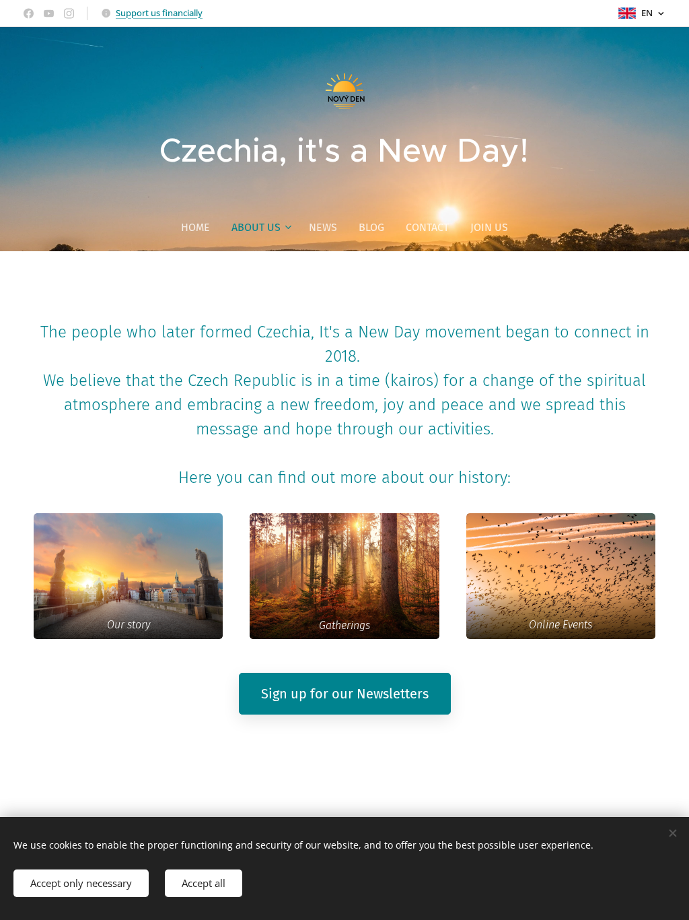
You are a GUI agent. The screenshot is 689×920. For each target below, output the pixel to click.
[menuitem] (201, 227)
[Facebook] (28, 13)
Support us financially (159, 13)
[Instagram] (69, 13)
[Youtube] (48, 13)
